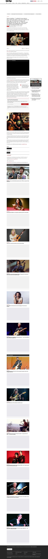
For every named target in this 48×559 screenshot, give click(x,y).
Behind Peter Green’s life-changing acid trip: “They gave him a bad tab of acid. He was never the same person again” (36, 95)
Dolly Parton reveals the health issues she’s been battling (36, 88)
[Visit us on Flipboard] (35, 1)
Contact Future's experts (18, 552)
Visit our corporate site (34, 546)
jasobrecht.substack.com (14, 159)
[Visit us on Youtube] (34, 1)
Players (8, 26)
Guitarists (8, 16)
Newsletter (28, 48)
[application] (18, 67)
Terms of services (16, 106)
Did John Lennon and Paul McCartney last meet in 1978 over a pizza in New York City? (36, 85)
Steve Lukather (9, 148)
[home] (7, 3)
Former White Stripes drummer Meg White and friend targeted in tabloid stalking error (36, 91)
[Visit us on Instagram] (33, 1)
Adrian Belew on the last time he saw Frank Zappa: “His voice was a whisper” (36, 99)
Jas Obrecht (9, 155)
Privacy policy (25, 552)
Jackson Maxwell (9, 162)
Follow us (24, 48)
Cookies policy (34, 552)
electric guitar (9, 51)
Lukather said (12, 80)
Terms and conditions (9, 552)
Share (8, 48)
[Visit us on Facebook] (30, 1)
